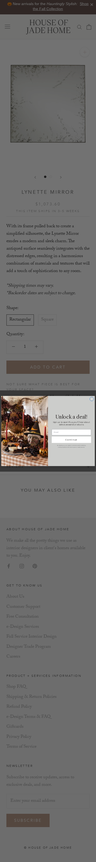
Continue (71, 439)
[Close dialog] (92, 399)
